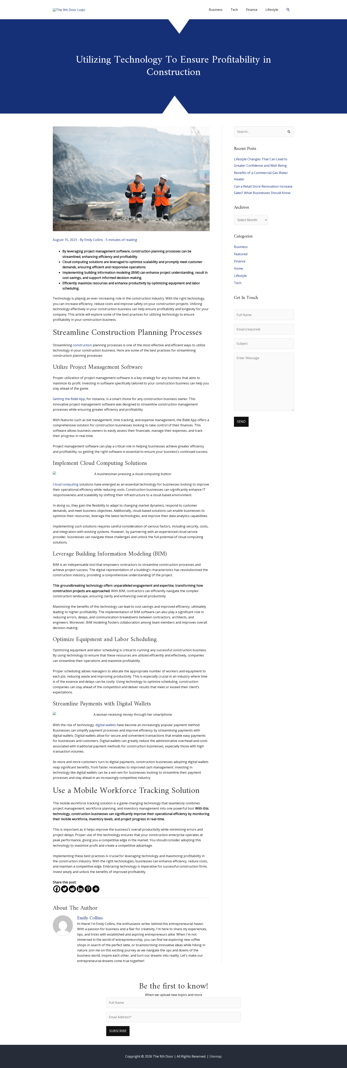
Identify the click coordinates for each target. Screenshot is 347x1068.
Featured (240, 254)
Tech (237, 283)
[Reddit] (72, 888)
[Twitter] (64, 888)
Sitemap (215, 1056)
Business (241, 247)
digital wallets (105, 725)
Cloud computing (66, 484)
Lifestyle (240, 275)
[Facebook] (56, 888)
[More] (95, 888)
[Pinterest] (88, 888)
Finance (239, 261)
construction (82, 345)
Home (238, 268)
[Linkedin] (80, 888)
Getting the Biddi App (69, 399)
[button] (288, 10)
